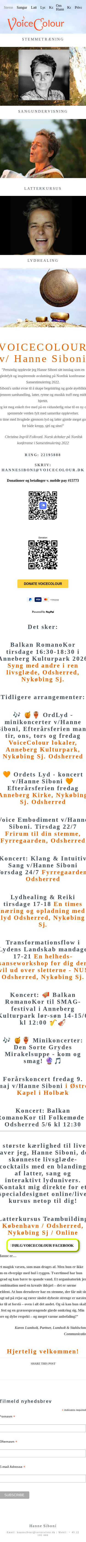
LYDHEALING (43, 260)
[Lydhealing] (43, 297)
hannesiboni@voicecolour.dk (43, 470)
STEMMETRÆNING (43, 39)
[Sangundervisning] (43, 148)
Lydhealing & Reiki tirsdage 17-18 (39, 900)
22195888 (51, 455)
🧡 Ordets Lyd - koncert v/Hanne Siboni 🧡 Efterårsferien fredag (43, 781)
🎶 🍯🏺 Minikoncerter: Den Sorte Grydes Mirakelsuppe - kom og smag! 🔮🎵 (43, 1050)
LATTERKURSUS (43, 188)
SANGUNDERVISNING (43, 111)
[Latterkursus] (43, 225)
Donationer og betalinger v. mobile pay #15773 (43, 480)
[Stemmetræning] (43, 76)
